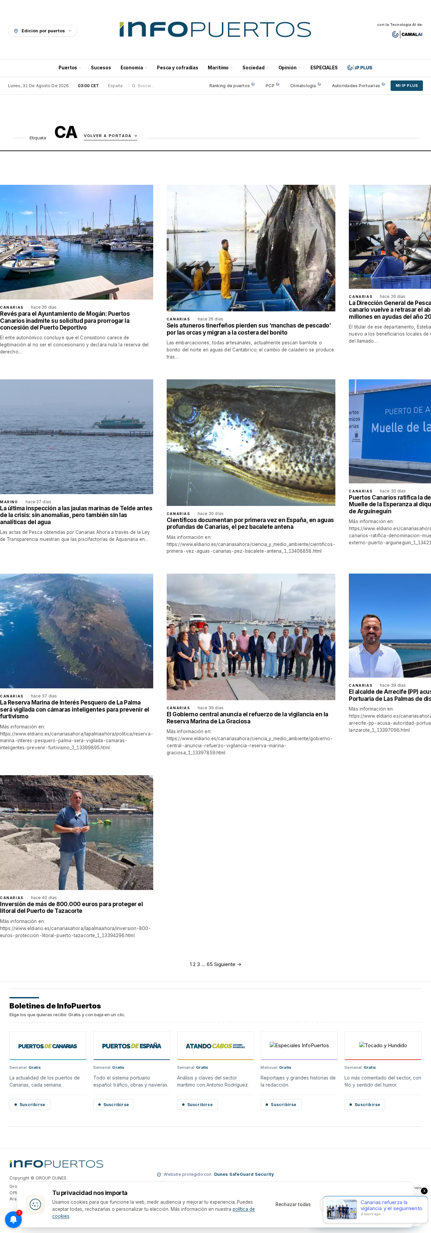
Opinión (287, 67)
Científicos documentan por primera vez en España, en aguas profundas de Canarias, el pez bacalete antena (250, 523)
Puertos (68, 67)
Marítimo (218, 67)
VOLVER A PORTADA (108, 135)
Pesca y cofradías (177, 67)
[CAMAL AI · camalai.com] (407, 34)
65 (210, 964)
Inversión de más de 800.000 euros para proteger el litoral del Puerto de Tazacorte (71, 907)
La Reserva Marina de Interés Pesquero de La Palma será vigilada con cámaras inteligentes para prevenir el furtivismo (74, 709)
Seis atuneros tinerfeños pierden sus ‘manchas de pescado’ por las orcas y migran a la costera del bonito (249, 329)
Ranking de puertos (229, 85)
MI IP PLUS (407, 85)
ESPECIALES (324, 67)
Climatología (303, 85)
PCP (270, 85)
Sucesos (101, 67)
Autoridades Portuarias (356, 85)
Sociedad (253, 67)
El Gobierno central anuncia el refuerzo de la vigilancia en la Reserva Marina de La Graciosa (247, 717)
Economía (132, 67)
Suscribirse (32, 1104)
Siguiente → (227, 964)
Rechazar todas (293, 1204)
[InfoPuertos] (215, 30)
